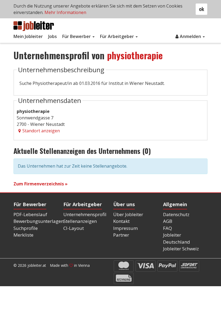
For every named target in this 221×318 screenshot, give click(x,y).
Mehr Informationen (65, 12)
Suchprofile (25, 228)
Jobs (52, 36)
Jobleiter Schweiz (181, 249)
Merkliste (23, 235)
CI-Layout (73, 228)
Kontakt (121, 221)
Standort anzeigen (41, 131)
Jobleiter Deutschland (176, 238)
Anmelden (191, 36)
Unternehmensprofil (84, 214)
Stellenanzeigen (80, 221)
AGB (167, 221)
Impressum (125, 228)
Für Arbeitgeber (117, 36)
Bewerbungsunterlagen (38, 221)
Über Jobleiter (128, 214)
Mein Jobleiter (28, 36)
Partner (121, 235)
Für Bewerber (77, 36)
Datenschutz (176, 214)
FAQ (167, 228)
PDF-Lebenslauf (30, 214)
